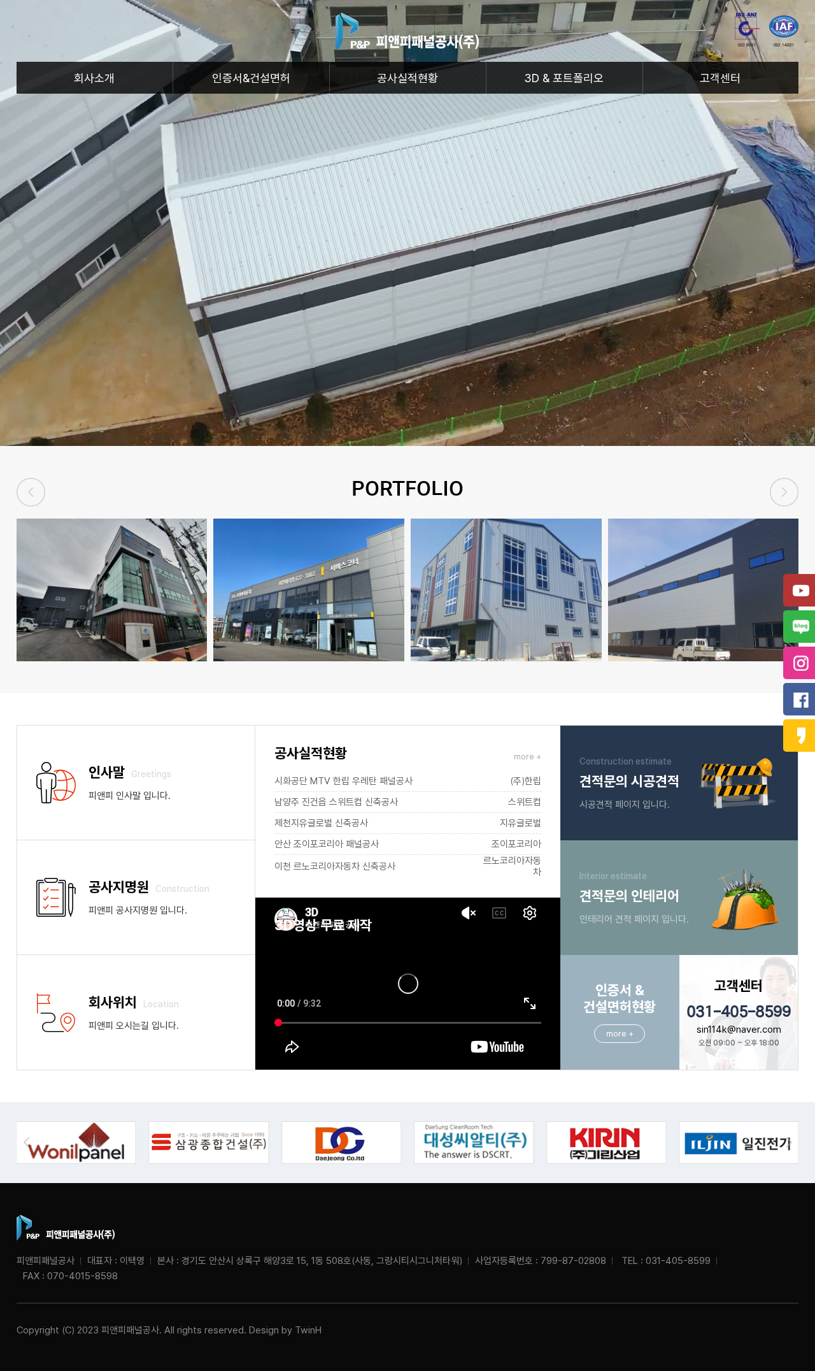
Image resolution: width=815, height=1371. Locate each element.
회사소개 (94, 78)
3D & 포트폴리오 (564, 78)
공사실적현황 (407, 78)
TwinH (308, 1330)
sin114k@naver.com (739, 1029)
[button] (784, 492)
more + (527, 756)
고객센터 (720, 78)
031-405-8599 (738, 1012)
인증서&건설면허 (251, 78)
